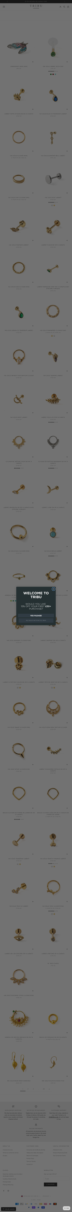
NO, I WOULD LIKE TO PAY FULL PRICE (36, 620)
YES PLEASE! (36, 616)
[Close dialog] (53, 588)
